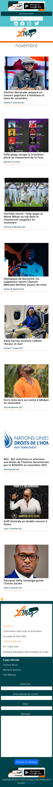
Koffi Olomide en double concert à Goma (25, 523)
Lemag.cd (8, 626)
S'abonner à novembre (2, 599)
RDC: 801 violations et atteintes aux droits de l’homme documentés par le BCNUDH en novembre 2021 (26, 462)
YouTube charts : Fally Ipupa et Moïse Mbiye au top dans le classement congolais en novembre (23, 218)
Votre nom (25, 684)
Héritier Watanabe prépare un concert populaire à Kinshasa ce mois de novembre (24, 95)
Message (25, 714)
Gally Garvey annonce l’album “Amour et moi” (23, 342)
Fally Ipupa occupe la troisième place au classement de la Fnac (24, 156)
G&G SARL (30, 783)
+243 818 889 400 (12, 641)
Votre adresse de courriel (25, 694)
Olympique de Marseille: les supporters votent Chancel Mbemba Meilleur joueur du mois (25, 281)
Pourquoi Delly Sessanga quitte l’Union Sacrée (24, 582)
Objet (25, 704)
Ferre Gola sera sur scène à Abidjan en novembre (26, 401)
